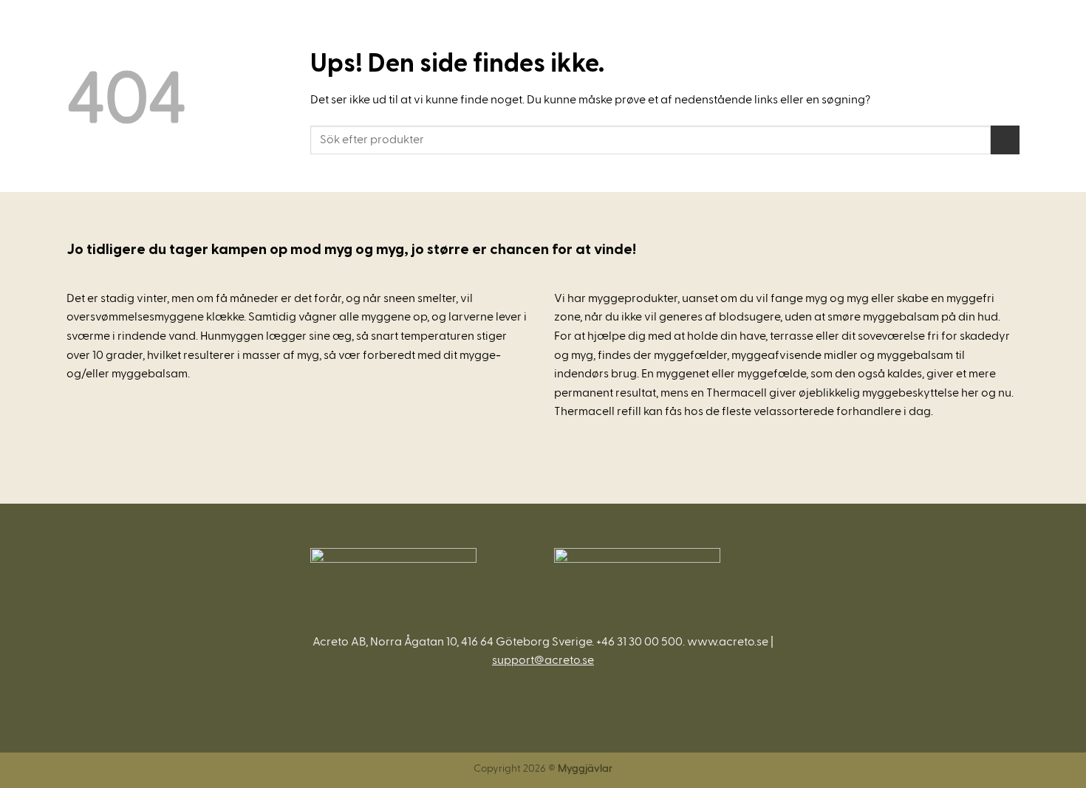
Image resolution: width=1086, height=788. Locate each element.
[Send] (1005, 140)
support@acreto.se (543, 660)
